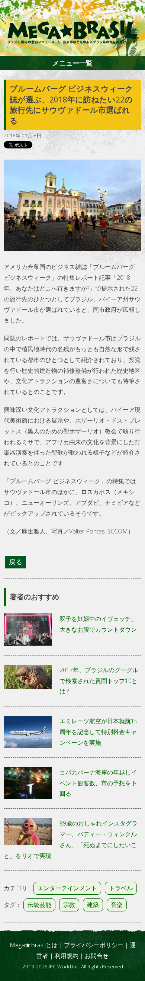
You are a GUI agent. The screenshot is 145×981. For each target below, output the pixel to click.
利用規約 (66, 956)
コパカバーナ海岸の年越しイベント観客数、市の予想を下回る (98, 783)
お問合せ (97, 956)
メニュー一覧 (72, 62)
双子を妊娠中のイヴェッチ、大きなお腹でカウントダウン (98, 624)
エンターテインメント (67, 888)
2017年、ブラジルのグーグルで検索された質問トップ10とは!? (98, 681)
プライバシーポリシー (93, 945)
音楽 (117, 905)
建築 (93, 905)
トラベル (121, 888)
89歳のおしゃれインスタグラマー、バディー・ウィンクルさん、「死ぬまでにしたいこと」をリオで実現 (71, 839)
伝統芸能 (39, 905)
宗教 (69, 905)
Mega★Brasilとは (34, 945)
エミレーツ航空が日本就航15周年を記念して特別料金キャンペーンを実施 (98, 732)
